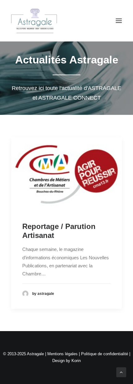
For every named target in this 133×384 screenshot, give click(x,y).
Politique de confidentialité (104, 354)
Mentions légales (62, 354)
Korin (76, 360)
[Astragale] (34, 20)
